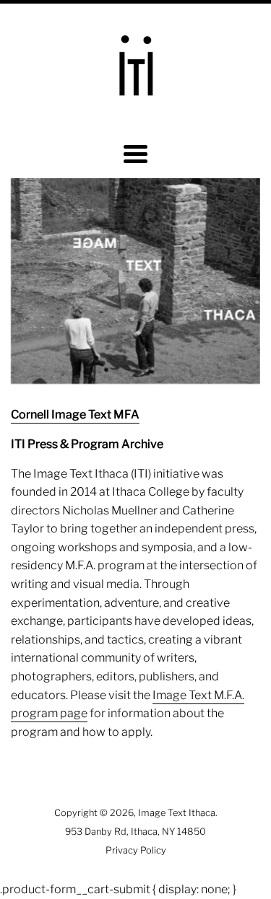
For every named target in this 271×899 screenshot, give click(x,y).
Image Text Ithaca (176, 812)
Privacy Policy (136, 850)
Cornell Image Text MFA (75, 414)
